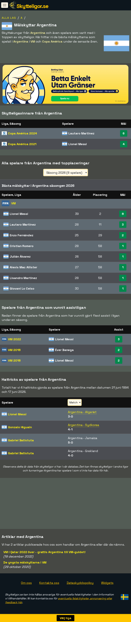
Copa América (22, 133)
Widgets (107, 583)
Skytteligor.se (32, 6)
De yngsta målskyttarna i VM (24, 562)
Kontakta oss (49, 583)
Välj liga (65, 618)
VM (14, 339)
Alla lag (9, 18)
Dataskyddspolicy (80, 583)
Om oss (26, 583)
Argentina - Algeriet (82, 412)
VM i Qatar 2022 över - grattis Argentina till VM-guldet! (44, 552)
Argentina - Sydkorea (83, 425)
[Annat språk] (124, 596)
